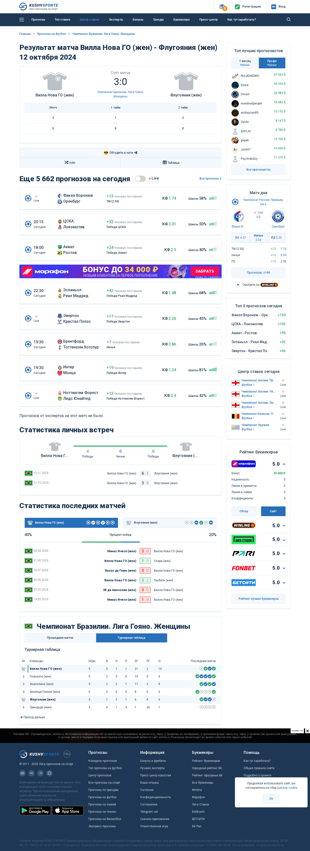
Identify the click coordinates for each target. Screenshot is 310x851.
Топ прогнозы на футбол (105, 768)
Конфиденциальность (155, 797)
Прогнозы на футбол (102, 797)
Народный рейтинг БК (207, 768)
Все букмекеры (202, 782)
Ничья (258, 238)
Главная (25, 34)
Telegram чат (149, 811)
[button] (222, 6)
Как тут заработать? (241, 19)
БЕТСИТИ (198, 819)
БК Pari (197, 826)
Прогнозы (38, 19)
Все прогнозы (209, 178)
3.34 (283, 255)
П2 (276, 237)
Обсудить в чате (118, 152)
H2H (72, 163)
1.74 (283, 249)
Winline (197, 790)
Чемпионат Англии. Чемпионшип (258, 391)
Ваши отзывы (149, 782)
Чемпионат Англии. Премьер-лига (258, 380)
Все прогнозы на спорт (104, 782)
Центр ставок (89, 19)
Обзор (244, 511)
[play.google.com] (35, 810)
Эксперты (116, 19)
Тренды (158, 19)
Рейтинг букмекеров (206, 761)
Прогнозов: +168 (258, 272)
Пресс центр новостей (155, 775)
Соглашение (148, 804)
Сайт (273, 511)
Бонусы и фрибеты (153, 761)
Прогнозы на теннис (102, 811)
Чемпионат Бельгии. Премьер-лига (258, 414)
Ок (271, 798)
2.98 (283, 261)
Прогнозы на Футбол (51, 34)
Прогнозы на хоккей (102, 804)
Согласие (147, 790)
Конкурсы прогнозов (102, 761)
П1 (240, 237)
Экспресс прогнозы (102, 826)
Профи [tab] (272, 62)
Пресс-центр (208, 19)
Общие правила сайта (259, 768)
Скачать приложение (154, 819)
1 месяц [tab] (245, 62)
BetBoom (198, 811)
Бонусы (138, 19)
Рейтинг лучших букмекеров (259, 598)
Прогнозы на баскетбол (104, 819)
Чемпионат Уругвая (255, 425)
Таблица (173, 163)
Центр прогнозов (99, 775)
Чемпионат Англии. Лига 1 (258, 402)
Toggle (140, 179)
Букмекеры (181, 19)
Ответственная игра (154, 826)
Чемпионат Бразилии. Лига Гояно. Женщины (103, 34)
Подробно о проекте (257, 775)
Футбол (248, 384)
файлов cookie (287, 787)
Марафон (198, 797)
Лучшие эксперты (152, 768)
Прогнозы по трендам (103, 790)
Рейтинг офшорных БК (207, 775)
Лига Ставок (200, 804)
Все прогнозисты (259, 169)
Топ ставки (62, 19)
